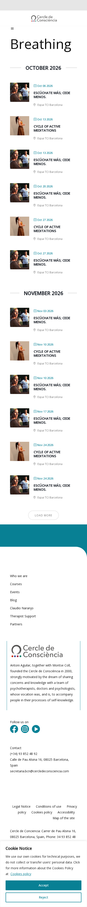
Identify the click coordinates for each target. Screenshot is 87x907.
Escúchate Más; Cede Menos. (52, 94)
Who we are (18, 576)
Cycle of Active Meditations (47, 128)
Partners (16, 624)
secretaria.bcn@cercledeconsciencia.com (39, 771)
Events (15, 592)
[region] (43, 874)
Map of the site (64, 818)
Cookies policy (20, 874)
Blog (13, 600)
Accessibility (66, 812)
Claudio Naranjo (21, 608)
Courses (16, 584)
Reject (43, 897)
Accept (44, 885)
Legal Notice (21, 806)
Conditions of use (48, 806)
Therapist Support (23, 616)
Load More (43, 515)
